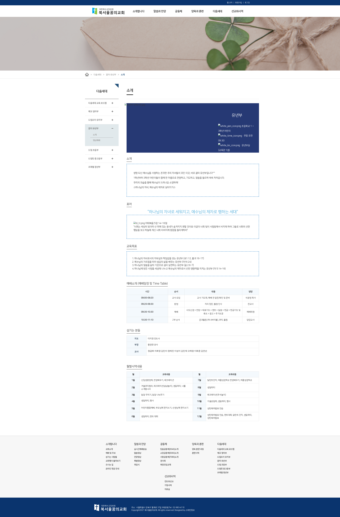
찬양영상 (137, 457)
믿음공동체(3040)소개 (169, 449)
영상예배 (96, 140)
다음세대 (217, 11)
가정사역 (168, 485)
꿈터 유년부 (111, 74)
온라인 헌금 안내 (112, 469)
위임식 (137, 465)
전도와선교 (169, 481)
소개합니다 (138, 11)
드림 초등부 (93, 150)
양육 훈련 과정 (198, 449)
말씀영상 (137, 453)
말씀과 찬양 (160, 11)
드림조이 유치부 (95, 120)
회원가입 (238, 3)
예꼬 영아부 (93, 111)
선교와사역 (237, 11)
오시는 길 (109, 465)
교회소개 (109, 449)
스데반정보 (190, 510)
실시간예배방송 (140, 449)
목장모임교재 (165, 465)
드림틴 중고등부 (95, 158)
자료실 (167, 489)
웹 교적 (230, 3)
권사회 (163, 461)
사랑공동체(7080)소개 (169, 457)
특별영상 (137, 461)
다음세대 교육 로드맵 (97, 103)
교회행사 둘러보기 (113, 461)
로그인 (247, 3)
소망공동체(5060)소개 (169, 453)
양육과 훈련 (197, 11)
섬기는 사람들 (111, 457)
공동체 (178, 11)
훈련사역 (195, 453)
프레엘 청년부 (94, 167)
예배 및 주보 (111, 453)
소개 (123, 74)
